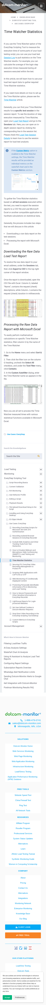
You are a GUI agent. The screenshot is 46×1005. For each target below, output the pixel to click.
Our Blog (23, 919)
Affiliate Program (23, 823)
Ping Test (23, 805)
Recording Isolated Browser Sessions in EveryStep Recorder (24, 537)
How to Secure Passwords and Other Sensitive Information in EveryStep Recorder (24, 595)
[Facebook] (16, 948)
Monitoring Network (23, 903)
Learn (23, 849)
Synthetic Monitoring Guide (23, 859)
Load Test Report (21, 121)
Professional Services (23, 833)
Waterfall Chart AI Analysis (16, 652)
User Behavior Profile (17, 495)
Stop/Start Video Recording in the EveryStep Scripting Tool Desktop (25, 615)
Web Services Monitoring (23, 751)
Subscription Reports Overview (17, 667)
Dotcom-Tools (23, 971)
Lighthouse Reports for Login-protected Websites (24, 602)
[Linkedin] (25, 948)
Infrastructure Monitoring (23, 766)
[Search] (39, 456)
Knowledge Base (23, 913)
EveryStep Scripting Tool (15, 478)
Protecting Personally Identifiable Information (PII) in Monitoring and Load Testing (25, 587)
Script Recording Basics (18, 483)
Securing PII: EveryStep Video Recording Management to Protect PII (23, 566)
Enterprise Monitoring (23, 908)
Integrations (23, 898)
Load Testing (10, 469)
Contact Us (23, 888)
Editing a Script (15, 499)
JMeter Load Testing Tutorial (23, 854)
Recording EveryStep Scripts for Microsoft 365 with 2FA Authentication (24, 530)
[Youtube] (30, 948)
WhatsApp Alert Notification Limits (19, 672)
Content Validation (16, 487)
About (23, 878)
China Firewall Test (23, 800)
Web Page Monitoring (23, 756)
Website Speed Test (23, 795)
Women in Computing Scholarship (23, 864)
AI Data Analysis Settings (15, 648)
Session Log (9, 57)
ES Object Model (15, 519)
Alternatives (23, 844)
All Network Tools (23, 810)
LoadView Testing (23, 966)
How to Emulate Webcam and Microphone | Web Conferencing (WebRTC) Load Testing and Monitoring (24, 553)
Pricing (23, 883)
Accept (7, 997)
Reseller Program (23, 828)
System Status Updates (23, 838)
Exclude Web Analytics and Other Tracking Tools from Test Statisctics (25, 544)
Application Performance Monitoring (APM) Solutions (22, 778)
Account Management (14, 626)
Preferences (20, 997)
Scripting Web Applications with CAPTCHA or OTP (24, 574)
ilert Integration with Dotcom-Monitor (20, 683)
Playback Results (16, 503)
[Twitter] (20, 948)
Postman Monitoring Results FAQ (19, 687)
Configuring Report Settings (16, 663)
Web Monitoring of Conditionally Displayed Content (25, 580)
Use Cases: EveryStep (16, 434)
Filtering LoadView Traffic (15, 643)
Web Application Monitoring (23, 761)
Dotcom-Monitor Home (23, 746)
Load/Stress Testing (23, 772)
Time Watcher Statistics (22, 560)
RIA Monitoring (15, 491)
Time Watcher (10, 100)
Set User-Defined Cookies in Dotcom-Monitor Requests (23, 608)
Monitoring (9, 474)
